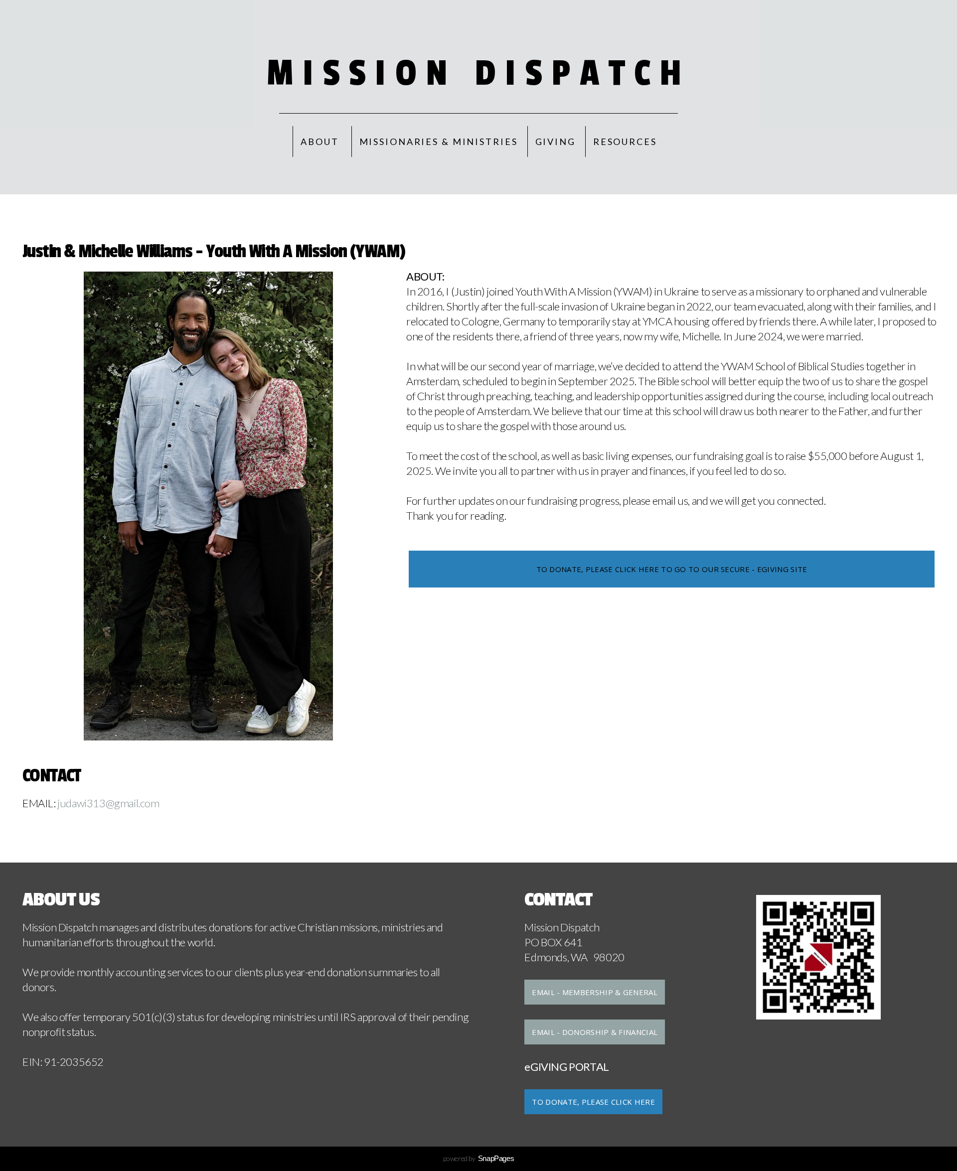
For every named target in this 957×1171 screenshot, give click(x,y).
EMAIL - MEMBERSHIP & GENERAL (594, 992)
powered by (478, 1158)
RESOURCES (625, 141)
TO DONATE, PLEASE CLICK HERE (593, 1102)
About (321, 141)
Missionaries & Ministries (438, 141)
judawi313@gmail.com (108, 803)
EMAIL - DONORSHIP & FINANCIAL (594, 1032)
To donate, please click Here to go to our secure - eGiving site (671, 569)
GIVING (555, 141)
